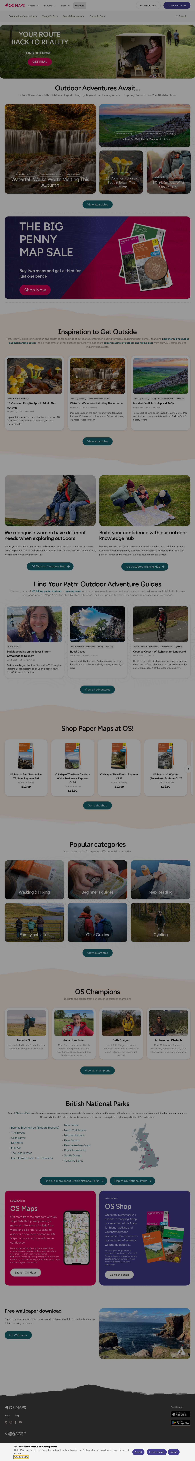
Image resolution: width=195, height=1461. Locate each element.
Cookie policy (21, 1457)
